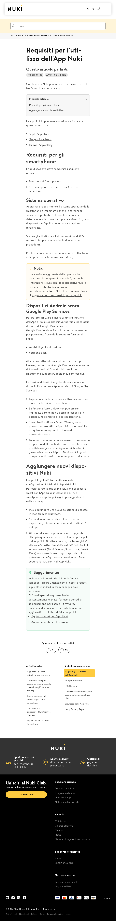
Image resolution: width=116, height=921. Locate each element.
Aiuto (58, 858)
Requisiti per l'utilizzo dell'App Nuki (75, 673)
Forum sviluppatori (55, 914)
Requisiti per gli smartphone (44, 105)
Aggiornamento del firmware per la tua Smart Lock (36, 699)
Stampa (59, 830)
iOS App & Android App (61, 35)
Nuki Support (17, 35)
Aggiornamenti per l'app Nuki (49, 616)
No (66, 649)
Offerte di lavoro (64, 825)
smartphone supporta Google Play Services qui (55, 373)
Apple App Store (39, 134)
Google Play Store (40, 139)
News (58, 834)
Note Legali (24, 914)
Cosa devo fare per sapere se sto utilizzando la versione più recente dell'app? (39, 685)
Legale (68, 914)
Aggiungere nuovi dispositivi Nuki (47, 110)
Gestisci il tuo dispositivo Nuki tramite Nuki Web (39, 712)
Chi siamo (60, 821)
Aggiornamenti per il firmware (50, 622)
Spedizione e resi (64, 863)
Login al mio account (66, 882)
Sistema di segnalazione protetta (72, 839)
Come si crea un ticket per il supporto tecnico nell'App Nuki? (78, 695)
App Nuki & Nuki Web (37, 35)
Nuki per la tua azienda (67, 802)
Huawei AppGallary (40, 145)
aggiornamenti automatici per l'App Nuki (57, 295)
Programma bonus (65, 793)
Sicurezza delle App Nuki (77, 703)
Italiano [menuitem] (106, 897)
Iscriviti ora (26, 794)
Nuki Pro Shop (63, 797)
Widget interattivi (73, 680)
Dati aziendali (11, 914)
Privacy (34, 914)
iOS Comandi (71, 686)
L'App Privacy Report (75, 709)
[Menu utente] (93, 9)
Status (42, 914)
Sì (53, 649)
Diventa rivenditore (65, 788)
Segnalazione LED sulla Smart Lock (38, 722)
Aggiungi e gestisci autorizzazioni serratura (38, 673)
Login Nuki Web (63, 886)
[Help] (87, 9)
